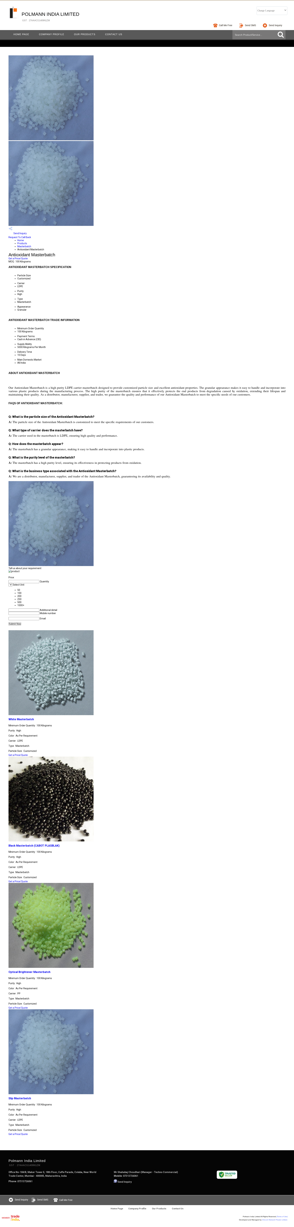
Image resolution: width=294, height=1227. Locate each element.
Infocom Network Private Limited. (275, 1220)
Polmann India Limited (50, 17)
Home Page (21, 34)
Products (22, 243)
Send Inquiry (20, 233)
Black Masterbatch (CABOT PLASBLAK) (34, 845)
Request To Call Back (20, 237)
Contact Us (113, 34)
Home (20, 240)
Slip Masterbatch (20, 1098)
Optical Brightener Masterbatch (29, 972)
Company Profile (51, 34)
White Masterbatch (21, 719)
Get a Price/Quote (18, 258)
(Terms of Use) (282, 1216)
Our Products (84, 34)
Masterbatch (24, 246)
